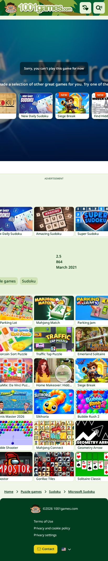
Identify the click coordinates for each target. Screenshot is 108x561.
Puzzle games (31, 491)
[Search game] (99, 8)
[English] (67, 549)
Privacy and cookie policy (52, 528)
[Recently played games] (85, 8)
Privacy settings (45, 535)
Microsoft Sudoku (81, 491)
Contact (48, 549)
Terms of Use (43, 521)
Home (8, 491)
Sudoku (29, 281)
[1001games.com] (38, 7)
